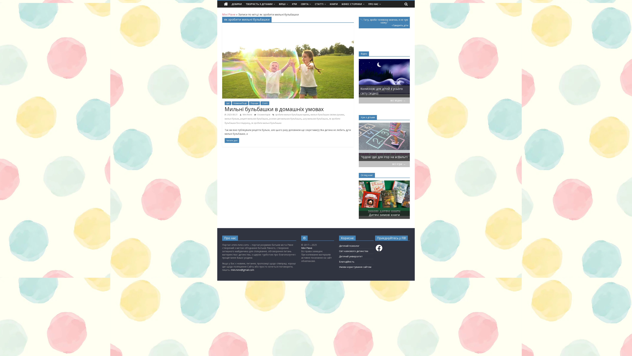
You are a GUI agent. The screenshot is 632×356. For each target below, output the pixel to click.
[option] (384, 78)
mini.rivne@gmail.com (242, 269)
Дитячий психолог (349, 245)
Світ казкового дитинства (353, 251)
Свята (304, 4)
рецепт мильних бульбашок (254, 118)
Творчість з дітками (259, 4)
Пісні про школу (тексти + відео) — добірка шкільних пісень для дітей (384, 88)
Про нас (373, 4)
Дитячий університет (351, 256)
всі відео (398, 100)
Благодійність (346, 261)
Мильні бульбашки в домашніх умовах (274, 109)
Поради (254, 103)
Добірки (237, 4)
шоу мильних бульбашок (315, 118)
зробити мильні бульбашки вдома (292, 114)
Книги (334, 4)
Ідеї (228, 103)
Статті (319, 4)
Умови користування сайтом (355, 266)
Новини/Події (240, 103)
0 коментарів (263, 114)
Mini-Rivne (248, 114)
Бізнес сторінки (352, 4)
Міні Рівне (306, 248)
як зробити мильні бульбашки (266, 123)
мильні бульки (232, 118)
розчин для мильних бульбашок (285, 118)
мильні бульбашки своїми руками (327, 114)
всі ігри (399, 164)
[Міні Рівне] (226, 4)
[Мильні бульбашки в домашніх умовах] (288, 27)
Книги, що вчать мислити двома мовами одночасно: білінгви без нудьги (380, 210)
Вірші (282, 4)
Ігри (294, 4)
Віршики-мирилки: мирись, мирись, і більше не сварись (381, 154)
